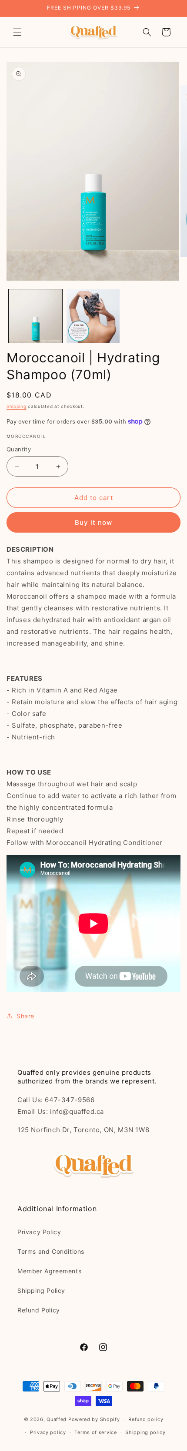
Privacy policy (48, 1432)
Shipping (17, 406)
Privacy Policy (39, 1232)
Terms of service (95, 1432)
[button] (17, 32)
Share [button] (25, 1016)
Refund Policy (38, 1310)
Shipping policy (145, 1432)
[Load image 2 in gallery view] (93, 316)
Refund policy (145, 1419)
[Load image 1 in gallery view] (35, 316)
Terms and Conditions (50, 1251)
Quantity (19, 449)
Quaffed (57, 1419)
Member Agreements (49, 1271)
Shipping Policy (41, 1290)
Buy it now (93, 522)
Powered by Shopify (94, 1419)
